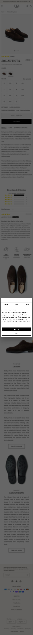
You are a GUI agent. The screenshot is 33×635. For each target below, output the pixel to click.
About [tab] (27, 304)
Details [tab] (16, 304)
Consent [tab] (6, 304)
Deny (16, 333)
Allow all (16, 329)
